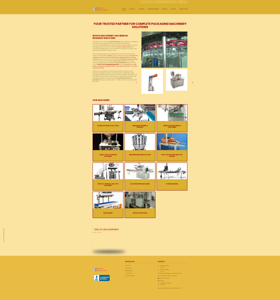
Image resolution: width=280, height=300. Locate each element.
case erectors (129, 64)
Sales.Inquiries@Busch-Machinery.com (166, 2)
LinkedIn (161, 281)
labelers (110, 55)
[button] (136, 82)
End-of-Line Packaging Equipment (108, 64)
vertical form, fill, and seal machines (109, 57)
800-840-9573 (147, 2)
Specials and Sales (153, 9)
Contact (173, 9)
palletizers (109, 66)
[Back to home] (100, 9)
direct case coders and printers (121, 66)
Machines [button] (141, 9)
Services (164, 9)
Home (124, 9)
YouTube (184, 2)
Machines (129, 271)
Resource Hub (183, 9)
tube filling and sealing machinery (128, 59)
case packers (101, 66)
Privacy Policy (131, 275)
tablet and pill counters (124, 47)
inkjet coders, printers (119, 61)
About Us (132, 9)
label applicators (124, 57)
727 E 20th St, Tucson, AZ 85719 (168, 276)
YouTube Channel (164, 278)
